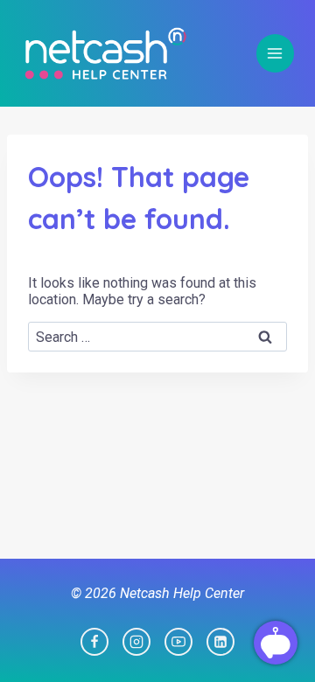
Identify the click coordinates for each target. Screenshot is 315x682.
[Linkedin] (220, 642)
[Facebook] (94, 642)
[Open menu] (275, 53)
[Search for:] (157, 337)
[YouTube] (178, 642)
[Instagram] (136, 642)
